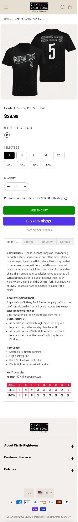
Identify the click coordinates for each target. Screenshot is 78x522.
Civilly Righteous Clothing (38, 516)
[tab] (13, 241)
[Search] (62, 7)
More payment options (39, 229)
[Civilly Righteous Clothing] (39, 7)
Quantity (10, 178)
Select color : (18, 128)
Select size (11, 147)
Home (7, 18)
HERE (16, 314)
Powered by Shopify (61, 516)
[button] (6, 7)
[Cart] (70, 7)
